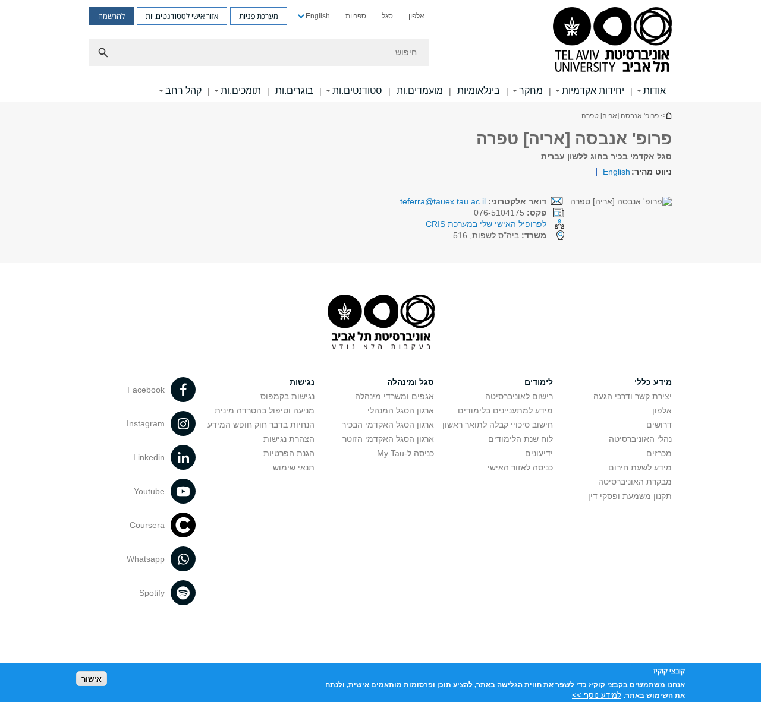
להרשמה (111, 16)
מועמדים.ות (420, 91)
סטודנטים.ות (357, 91)
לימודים (538, 382)
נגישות (302, 382)
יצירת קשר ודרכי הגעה (632, 396)
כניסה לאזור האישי (520, 467)
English (318, 16)
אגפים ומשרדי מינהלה (394, 396)
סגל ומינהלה (410, 382)
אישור (91, 678)
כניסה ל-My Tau (405, 453)
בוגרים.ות (294, 91)
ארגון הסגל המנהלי (400, 410)
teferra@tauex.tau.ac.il (443, 201)
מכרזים (659, 453)
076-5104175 (510, 212)
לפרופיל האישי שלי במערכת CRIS (486, 224)
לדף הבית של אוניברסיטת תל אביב (668, 115)
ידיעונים (539, 453)
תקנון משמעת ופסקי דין (630, 496)
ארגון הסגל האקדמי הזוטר (388, 439)
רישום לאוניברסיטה (519, 396)
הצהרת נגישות (289, 439)
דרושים (659, 424)
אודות (654, 91)
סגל (387, 16)
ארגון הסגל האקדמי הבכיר (388, 424)
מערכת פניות (258, 16)
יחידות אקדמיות (593, 91)
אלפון (416, 16)
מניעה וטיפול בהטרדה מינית (265, 410)
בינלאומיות (478, 91)
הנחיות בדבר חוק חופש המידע (261, 424)
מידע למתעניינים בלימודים (505, 410)
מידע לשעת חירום (640, 467)
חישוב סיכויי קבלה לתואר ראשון (497, 424)
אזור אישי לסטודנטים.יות (182, 16)
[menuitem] (416, 16)
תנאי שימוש (294, 467)
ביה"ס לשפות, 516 (499, 235)
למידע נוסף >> (596, 694)
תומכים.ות (241, 91)
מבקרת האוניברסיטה (635, 481)
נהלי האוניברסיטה (640, 439)
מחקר (531, 91)
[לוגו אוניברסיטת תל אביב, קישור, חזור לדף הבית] (612, 40)
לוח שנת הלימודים (520, 439)
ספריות (355, 16)
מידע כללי (653, 382)
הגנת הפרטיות (289, 453)
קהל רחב (183, 91)
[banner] (380, 51)
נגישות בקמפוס (287, 396)
